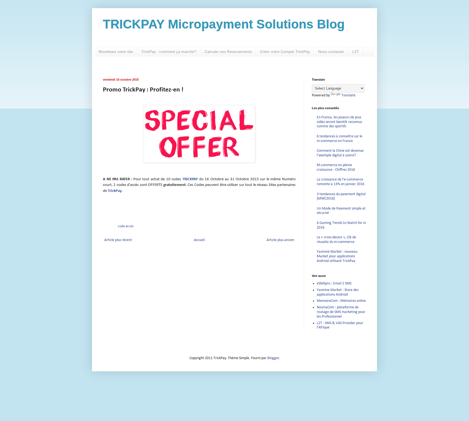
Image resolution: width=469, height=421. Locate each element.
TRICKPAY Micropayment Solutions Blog (224, 24)
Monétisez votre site (116, 51)
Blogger (273, 358)
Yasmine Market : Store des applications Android (338, 292)
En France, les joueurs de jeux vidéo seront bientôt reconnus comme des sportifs (339, 122)
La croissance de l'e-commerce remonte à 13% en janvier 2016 (340, 182)
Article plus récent (118, 240)
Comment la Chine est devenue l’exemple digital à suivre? (340, 153)
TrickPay (115, 191)
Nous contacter (331, 51)
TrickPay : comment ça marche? (169, 51)
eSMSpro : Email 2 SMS (334, 283)
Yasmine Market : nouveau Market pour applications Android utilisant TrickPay (337, 256)
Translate (348, 95)
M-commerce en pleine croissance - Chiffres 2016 (336, 167)
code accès (126, 226)
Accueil (199, 240)
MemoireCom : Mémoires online (341, 301)
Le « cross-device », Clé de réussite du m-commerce (336, 239)
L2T (355, 51)
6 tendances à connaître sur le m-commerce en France (339, 138)
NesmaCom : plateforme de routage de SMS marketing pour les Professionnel (341, 312)
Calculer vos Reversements (228, 51)
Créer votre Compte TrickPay (285, 51)
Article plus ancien (280, 240)
